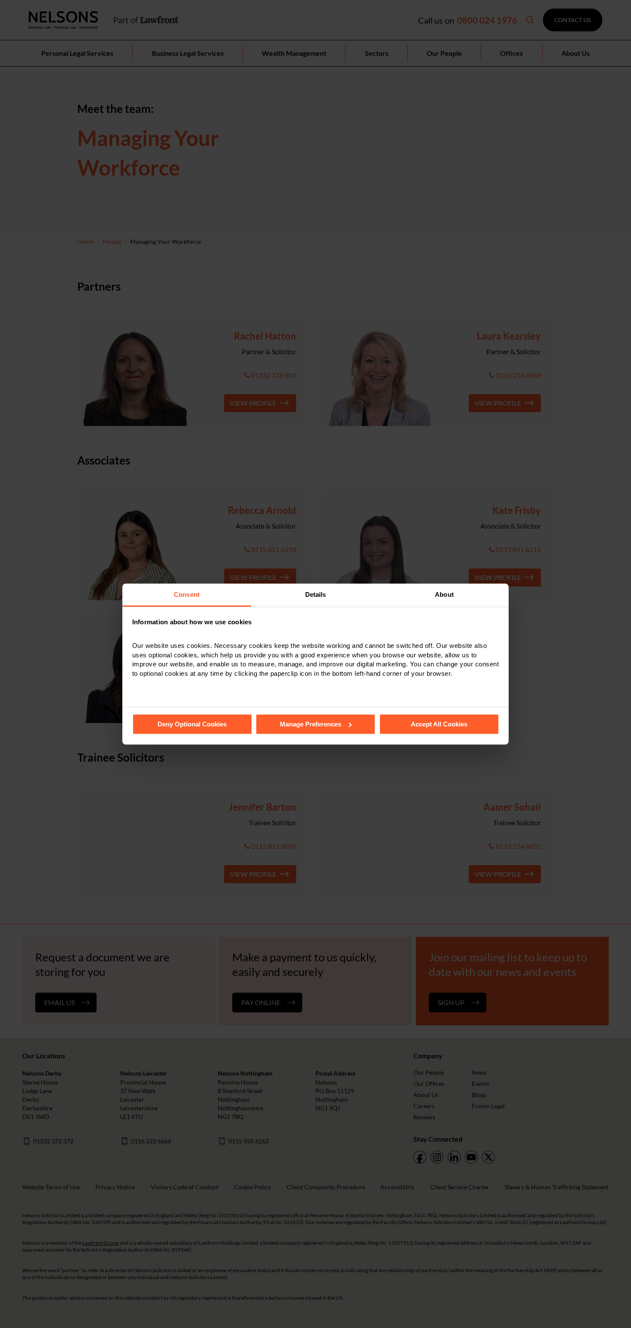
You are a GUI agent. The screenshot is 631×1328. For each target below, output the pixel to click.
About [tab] (444, 594)
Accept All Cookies (439, 724)
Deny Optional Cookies (192, 724)
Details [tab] (315, 594)
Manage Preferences (310, 724)
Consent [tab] (187, 594)
